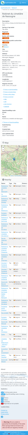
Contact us (4, 410)
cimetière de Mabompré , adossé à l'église (4, 342)
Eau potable (4, 313)
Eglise (3, 334)
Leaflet (11, 175)
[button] (14, 159)
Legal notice (4, 412)
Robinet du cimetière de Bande (4, 277)
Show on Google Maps (10, 92)
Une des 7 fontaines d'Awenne (4, 265)
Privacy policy (5, 414)
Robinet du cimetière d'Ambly (4, 200)
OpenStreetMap (18, 175)
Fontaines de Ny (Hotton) (4, 308)
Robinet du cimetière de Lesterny (4, 234)
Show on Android (8, 97)
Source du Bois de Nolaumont (4, 284)
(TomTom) (8, 104)
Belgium (14, 8)
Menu (24, 3)
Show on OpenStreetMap (10, 89)
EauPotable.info (10, 3)
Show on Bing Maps (9, 94)
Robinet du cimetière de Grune (4, 219)
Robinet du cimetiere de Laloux (4, 302)
